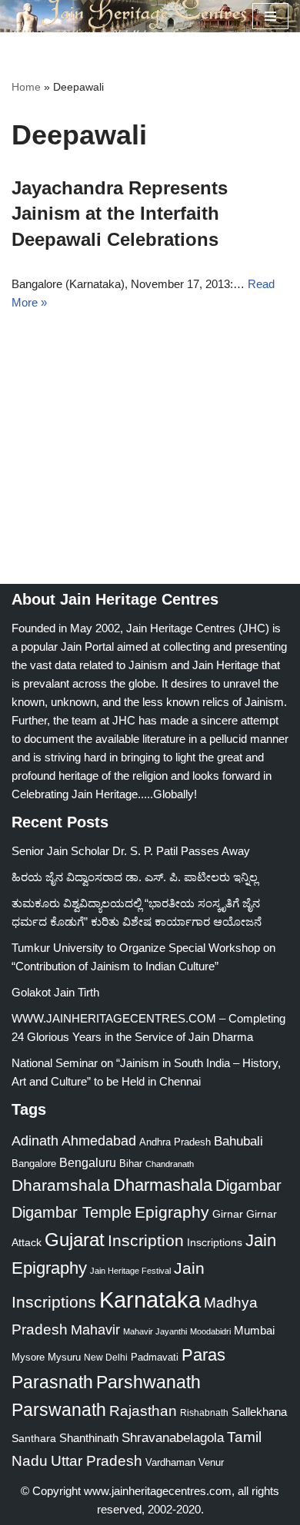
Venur (211, 1462)
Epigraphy (172, 1212)
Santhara (34, 1438)
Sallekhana (259, 1411)
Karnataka (150, 1299)
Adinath (35, 1140)
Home (26, 87)
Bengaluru (87, 1162)
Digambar (248, 1185)
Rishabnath (204, 1412)
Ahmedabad (99, 1141)
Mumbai (254, 1330)
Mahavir (95, 1329)
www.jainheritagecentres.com (158, 1490)
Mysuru (64, 1357)
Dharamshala (61, 1185)
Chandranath (169, 1164)
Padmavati (154, 1357)
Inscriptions (214, 1242)
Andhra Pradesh (175, 1142)
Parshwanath (148, 1382)
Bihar (130, 1163)
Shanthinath (88, 1438)
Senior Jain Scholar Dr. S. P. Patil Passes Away (131, 850)
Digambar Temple (72, 1212)
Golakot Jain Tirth (55, 992)
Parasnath (52, 1382)
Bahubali (238, 1141)
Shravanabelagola (173, 1438)
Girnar (227, 1214)
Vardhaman (170, 1462)
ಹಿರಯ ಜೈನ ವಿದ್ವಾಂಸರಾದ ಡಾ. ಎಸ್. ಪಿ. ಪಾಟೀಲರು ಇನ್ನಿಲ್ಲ (135, 877)
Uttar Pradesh (96, 1461)
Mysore (28, 1357)
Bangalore (34, 1163)
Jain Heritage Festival (130, 1270)
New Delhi (106, 1357)
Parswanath (59, 1410)
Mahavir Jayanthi (155, 1331)
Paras (203, 1354)
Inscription (146, 1241)
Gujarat (75, 1239)
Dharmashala (162, 1185)
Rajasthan (143, 1411)
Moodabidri (210, 1331)
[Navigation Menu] (270, 16)
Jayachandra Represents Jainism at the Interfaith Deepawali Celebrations (120, 213)
